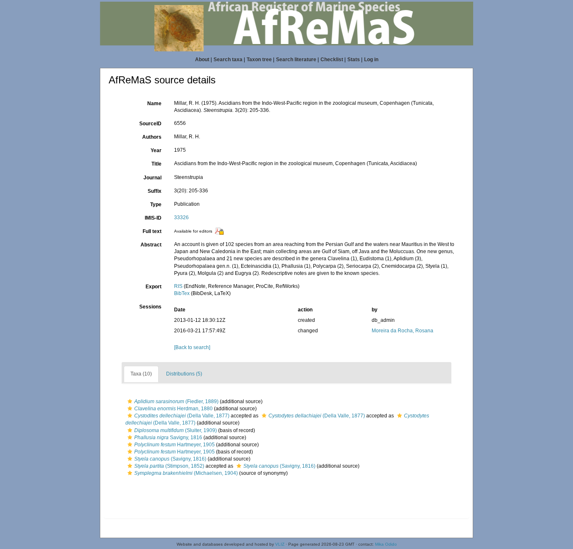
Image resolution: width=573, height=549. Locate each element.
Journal (152, 178)
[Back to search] (192, 347)
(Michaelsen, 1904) (186, 473)
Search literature (296, 59)
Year (156, 150)
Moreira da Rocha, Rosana (402, 331)
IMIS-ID (153, 218)
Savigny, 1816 (168, 437)
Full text (152, 231)
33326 (181, 217)
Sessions (150, 307)
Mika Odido (386, 544)
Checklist (331, 59)
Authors (151, 137)
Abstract (151, 245)
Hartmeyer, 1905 (174, 445)
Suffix (154, 191)
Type (155, 204)
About (202, 59)
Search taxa (228, 59)
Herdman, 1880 (173, 409)
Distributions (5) (184, 374)
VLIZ (279, 544)
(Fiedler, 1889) (176, 401)
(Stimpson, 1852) (169, 466)
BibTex (182, 293)
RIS (178, 286)
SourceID (150, 124)
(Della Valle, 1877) (181, 416)
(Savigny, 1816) (170, 459)
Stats (353, 59)
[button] (129, 401)
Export (153, 287)
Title (156, 164)
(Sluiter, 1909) (175, 430)
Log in (371, 59)
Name (154, 103)
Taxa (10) (141, 374)
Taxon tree (259, 59)
